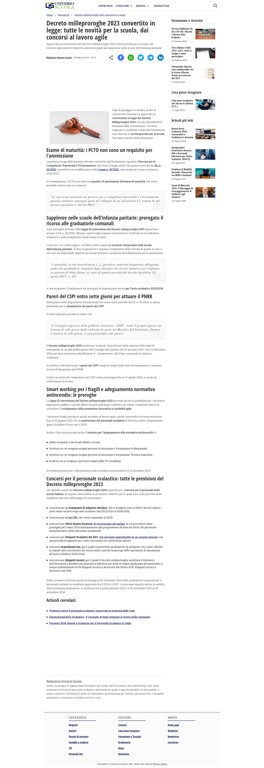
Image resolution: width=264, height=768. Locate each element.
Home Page (106, 5)
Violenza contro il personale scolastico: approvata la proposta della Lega (92, 610)
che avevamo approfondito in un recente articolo (128, 537)
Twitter (141, 57)
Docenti (72, 730)
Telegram (150, 57)
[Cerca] (215, 5)
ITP (70, 748)
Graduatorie (124, 742)
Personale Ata (76, 754)
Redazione (173, 730)
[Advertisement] (105, 86)
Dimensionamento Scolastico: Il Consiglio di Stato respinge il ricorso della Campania (99, 617)
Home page (173, 725)
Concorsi (122, 725)
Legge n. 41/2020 (109, 169)
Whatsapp (131, 57)
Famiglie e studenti (78, 742)
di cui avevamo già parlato (109, 523)
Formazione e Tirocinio (129, 736)
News (121, 748)
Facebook (121, 57)
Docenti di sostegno (78, 736)
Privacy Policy (160, 764)
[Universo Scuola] (60, 5)
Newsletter (161, 5)
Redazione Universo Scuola (59, 57)
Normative (123, 754)
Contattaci (173, 742)
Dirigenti (73, 725)
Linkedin (160, 57)
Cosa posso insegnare (129, 730)
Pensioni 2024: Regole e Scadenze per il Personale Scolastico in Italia (90, 623)
